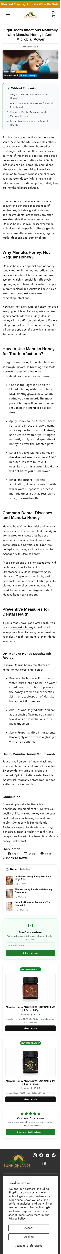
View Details (30, 1028)
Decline (29, 1237)
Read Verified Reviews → (30, 1132)
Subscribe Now (30, 953)
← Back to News (15, 858)
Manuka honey (23, 627)
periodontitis (43, 545)
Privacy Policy (16, 1218)
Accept (28, 1228)
